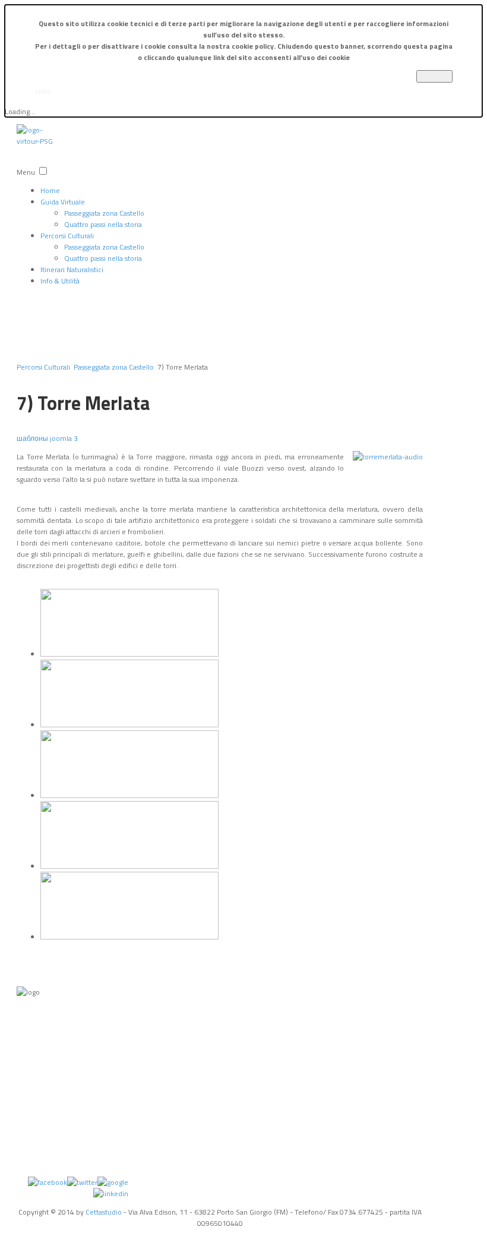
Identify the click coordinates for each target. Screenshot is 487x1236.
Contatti (28, 1104)
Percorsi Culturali (67, 235)
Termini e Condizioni (32, 1030)
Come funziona (29, 1138)
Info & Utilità (60, 280)
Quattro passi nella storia (103, 224)
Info (22, 1011)
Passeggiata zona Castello (104, 213)
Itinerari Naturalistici (71, 269)
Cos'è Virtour (33, 1119)
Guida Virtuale (62, 201)
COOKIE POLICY (28, 1069)
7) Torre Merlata (83, 403)
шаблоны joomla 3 (47, 438)
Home (50, 190)
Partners (28, 1089)
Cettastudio (104, 1212)
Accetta (434, 76)
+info (42, 91)
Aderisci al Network (30, 1162)
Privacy (26, 1050)
